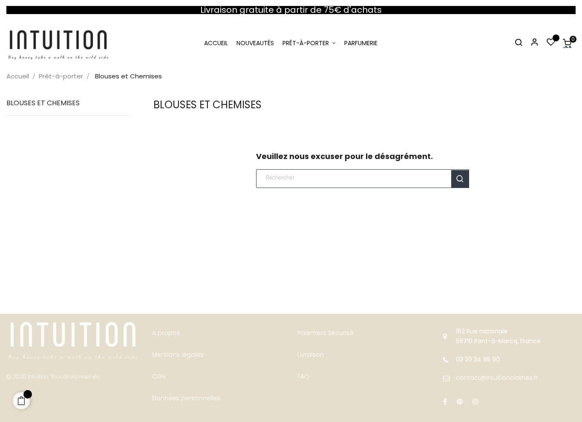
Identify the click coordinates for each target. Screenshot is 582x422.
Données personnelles (186, 398)
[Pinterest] (460, 402)
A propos (166, 333)
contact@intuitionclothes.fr (497, 377)
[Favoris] (551, 43)
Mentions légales (178, 354)
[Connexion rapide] (531, 43)
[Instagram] (475, 402)
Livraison (310, 354)
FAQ (303, 376)
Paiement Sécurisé (325, 333)
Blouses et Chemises (43, 103)
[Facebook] (445, 402)
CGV (159, 376)
